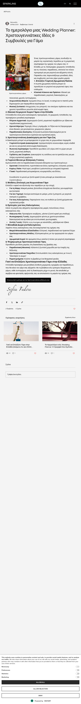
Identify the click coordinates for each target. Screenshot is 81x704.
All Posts (7, 11)
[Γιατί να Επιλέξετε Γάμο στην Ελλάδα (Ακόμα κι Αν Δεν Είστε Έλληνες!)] (21, 331)
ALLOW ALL (40, 682)
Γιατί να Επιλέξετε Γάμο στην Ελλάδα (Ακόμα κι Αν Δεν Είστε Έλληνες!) (19, 346)
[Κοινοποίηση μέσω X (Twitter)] (12, 302)
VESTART (47, 701)
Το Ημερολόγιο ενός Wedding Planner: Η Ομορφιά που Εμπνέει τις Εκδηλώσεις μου (58, 346)
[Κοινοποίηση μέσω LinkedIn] (17, 302)
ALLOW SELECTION (40, 689)
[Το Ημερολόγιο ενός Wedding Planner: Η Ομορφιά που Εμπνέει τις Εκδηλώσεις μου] (59, 331)
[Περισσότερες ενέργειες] (74, 23)
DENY (40, 695)
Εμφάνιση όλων (70, 317)
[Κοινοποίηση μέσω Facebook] (7, 302)
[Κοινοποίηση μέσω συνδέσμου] (22, 302)
